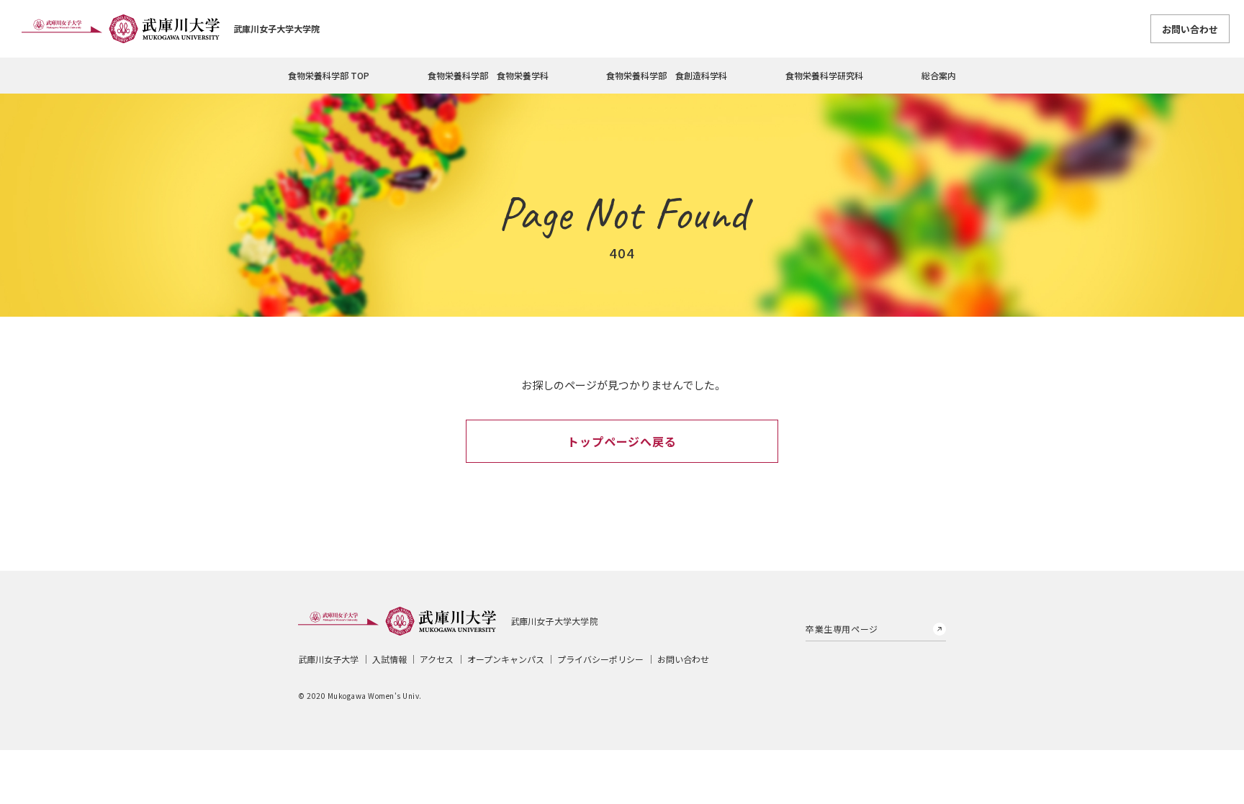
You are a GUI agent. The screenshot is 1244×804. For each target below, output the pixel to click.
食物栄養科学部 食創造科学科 (666, 75)
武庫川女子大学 (328, 659)
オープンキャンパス (505, 659)
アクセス (437, 659)
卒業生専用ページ (842, 629)
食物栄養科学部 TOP (328, 75)
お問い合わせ (1190, 29)
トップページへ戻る (621, 441)
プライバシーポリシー (600, 659)
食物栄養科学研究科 (824, 75)
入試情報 (389, 659)
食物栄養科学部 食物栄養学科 (488, 75)
